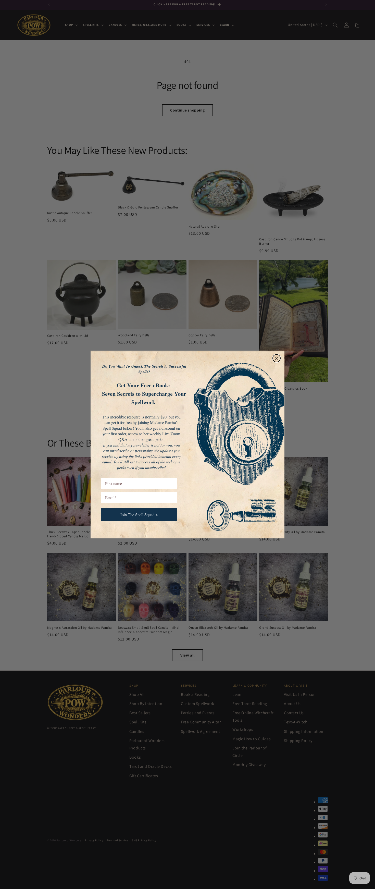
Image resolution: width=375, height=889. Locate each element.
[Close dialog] (276, 358)
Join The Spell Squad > (139, 514)
